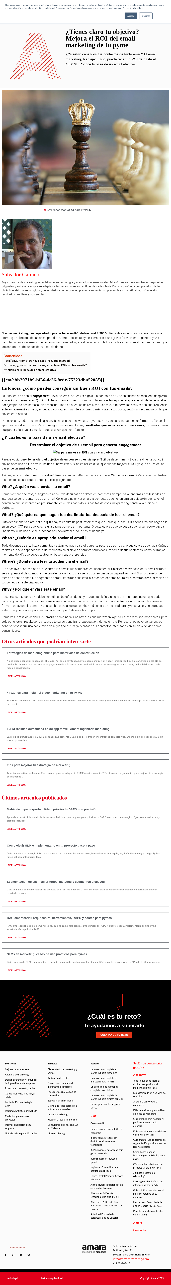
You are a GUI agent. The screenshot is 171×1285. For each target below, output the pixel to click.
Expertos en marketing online (20, 1088)
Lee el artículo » (16, 676)
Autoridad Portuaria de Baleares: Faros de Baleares (104, 1216)
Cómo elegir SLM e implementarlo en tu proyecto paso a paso (51, 845)
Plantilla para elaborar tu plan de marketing (148, 1213)
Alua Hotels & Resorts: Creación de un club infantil (105, 1195)
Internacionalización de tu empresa (18, 1127)
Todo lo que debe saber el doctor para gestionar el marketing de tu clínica (146, 1084)
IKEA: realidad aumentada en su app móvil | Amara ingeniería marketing (58, 729)
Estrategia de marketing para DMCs (105, 1106)
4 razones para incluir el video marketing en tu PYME (44, 692)
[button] (12, 1278)
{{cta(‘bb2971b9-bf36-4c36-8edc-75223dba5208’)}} (37, 360)
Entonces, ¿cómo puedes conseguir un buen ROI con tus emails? (45, 365)
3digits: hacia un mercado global (104, 1161)
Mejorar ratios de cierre (17, 1069)
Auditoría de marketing (17, 1075)
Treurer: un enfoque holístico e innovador (106, 1131)
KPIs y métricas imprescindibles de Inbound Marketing (149, 1112)
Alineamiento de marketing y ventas (62, 1071)
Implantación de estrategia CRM (18, 1104)
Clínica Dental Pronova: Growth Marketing (107, 1178)
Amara (137, 1222)
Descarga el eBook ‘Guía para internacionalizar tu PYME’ (148, 1183)
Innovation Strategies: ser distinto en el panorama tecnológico (104, 1141)
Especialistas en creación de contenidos (62, 1094)
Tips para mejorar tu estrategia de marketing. (39, 765)
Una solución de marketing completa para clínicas (104, 1089)
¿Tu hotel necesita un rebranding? (144, 1175)
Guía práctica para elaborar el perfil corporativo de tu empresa (148, 1122)
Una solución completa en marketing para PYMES (104, 1080)
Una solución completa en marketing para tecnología (104, 1071)
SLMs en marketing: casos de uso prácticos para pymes (47, 954)
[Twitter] (91, 315)
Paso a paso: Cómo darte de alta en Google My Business (147, 1204)
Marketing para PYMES (76, 210)
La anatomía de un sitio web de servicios (149, 1095)
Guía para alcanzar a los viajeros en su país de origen (149, 1133)
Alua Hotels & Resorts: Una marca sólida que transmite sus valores (106, 1205)
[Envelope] (91, 324)
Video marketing (56, 1134)
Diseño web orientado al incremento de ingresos (60, 1085)
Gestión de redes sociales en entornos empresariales (62, 1108)
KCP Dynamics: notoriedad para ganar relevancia (107, 1152)
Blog (94, 1115)
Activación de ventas (58, 1078)
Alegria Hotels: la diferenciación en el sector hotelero (107, 1187)
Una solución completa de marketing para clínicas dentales (107, 1097)
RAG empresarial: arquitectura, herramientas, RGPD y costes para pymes (59, 918)
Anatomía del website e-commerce (145, 1103)
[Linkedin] (91, 305)
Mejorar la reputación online (62, 1120)
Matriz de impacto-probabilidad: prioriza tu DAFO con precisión (52, 809)
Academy (139, 1074)
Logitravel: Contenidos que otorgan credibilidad (104, 1169)
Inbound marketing (57, 1114)
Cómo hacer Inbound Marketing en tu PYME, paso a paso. (149, 1155)
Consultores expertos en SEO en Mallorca (63, 1127)
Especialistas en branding (60, 1101)
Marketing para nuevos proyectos (17, 1118)
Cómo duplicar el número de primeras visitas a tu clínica (147, 1166)
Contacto (139, 1230)
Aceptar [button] (130, 15)
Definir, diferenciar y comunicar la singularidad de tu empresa (21, 1082)
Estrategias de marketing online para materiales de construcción (53, 653)
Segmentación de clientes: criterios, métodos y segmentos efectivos (56, 881)
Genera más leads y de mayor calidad (20, 1095)
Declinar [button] (146, 15)
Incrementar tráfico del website (21, 1111)
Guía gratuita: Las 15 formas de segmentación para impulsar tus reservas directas (149, 1143)
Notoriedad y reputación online (21, 1134)
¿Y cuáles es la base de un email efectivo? (31, 370)
